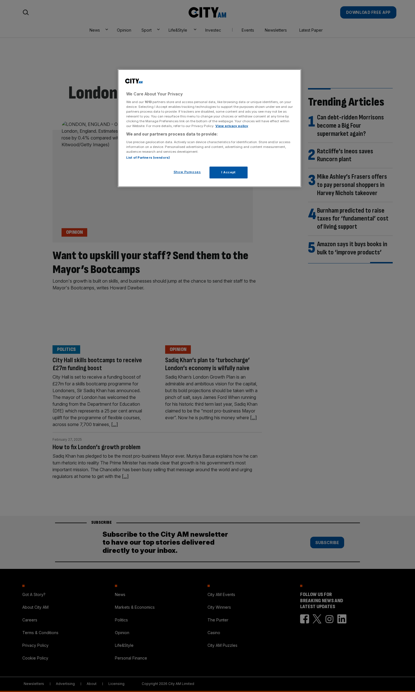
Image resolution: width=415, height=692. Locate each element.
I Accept (228, 172)
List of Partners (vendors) (148, 158)
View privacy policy (231, 126)
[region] (209, 128)
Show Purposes (187, 172)
